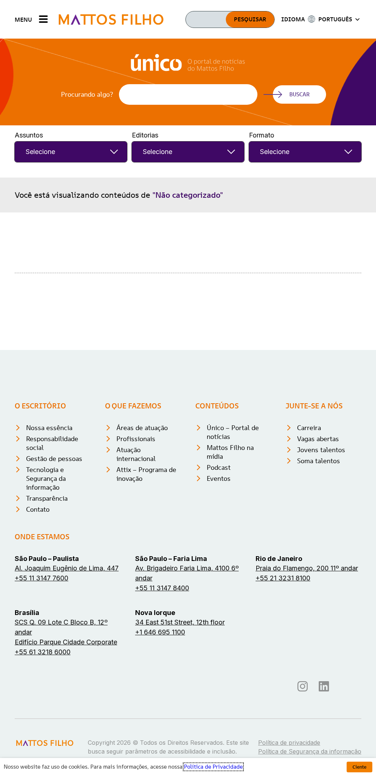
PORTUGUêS (335, 19)
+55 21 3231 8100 (283, 578)
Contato (38, 509)
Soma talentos (318, 461)
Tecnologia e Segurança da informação (46, 478)
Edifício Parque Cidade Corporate (66, 642)
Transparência (47, 498)
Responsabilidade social (52, 443)
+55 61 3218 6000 (42, 652)
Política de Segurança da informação (309, 751)
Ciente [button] (359, 767)
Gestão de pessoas (54, 458)
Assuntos (29, 135)
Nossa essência (49, 427)
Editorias (145, 135)
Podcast (219, 467)
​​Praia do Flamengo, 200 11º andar (307, 568)
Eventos (219, 478)
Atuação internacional (136, 454)
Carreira (309, 427)
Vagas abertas (318, 439)
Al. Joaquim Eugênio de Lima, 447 (67, 568)
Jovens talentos (321, 450)
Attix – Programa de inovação (146, 474)
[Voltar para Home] (111, 19)
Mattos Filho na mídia (230, 452)
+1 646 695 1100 (160, 632)
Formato (261, 135)
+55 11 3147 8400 (162, 588)
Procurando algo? (87, 94)
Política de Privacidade (213, 767)
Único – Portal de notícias (233, 432)
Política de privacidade (289, 742)
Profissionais (135, 439)
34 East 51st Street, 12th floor (180, 622)
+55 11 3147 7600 (41, 578)
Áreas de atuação (142, 427)
